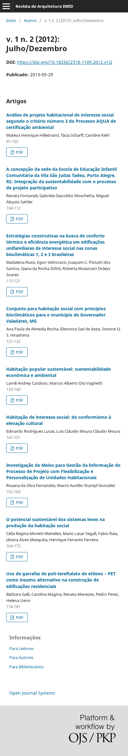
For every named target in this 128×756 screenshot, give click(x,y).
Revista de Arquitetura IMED (44, 6)
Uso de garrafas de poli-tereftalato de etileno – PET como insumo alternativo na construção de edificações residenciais (61, 580)
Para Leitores (21, 648)
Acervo (30, 20)
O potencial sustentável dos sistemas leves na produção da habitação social (55, 522)
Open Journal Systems (32, 693)
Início (11, 20)
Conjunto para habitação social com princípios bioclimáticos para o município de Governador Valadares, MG (56, 315)
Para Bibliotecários (26, 667)
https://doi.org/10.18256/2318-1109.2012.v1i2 (64, 62)
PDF (19, 152)
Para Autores (21, 657)
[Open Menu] (6, 6)
